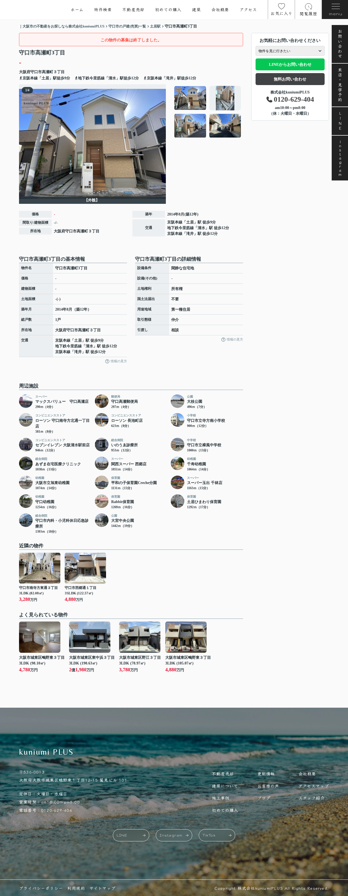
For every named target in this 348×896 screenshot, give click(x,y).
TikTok (209, 835)
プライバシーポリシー (41, 888)
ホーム (77, 9)
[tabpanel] (208, 112)
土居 (190, 222)
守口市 (36, 72)
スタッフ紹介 (312, 798)
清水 (201, 228)
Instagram (340, 158)
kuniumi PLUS (46, 752)
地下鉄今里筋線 (180, 228)
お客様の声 (268, 786)
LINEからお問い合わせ (290, 64)
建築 (196, 9)
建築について (225, 786)
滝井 (190, 234)
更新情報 (266, 773)
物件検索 (103, 9)
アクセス (248, 9)
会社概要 (220, 9)
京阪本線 (174, 222)
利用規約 (76, 888)
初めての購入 (168, 9)
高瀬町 (47, 72)
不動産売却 (133, 9)
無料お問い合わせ (290, 79)
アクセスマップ (314, 786)
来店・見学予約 (340, 85)
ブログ (264, 798)
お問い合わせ (340, 44)
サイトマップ (102, 888)
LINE (340, 121)
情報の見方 (119, 361)
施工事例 (220, 798)
